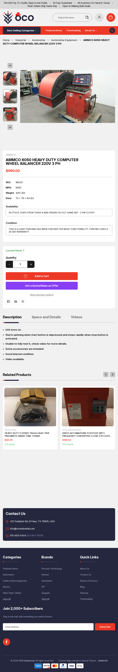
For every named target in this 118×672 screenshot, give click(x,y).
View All (7, 599)
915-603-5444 (18, 535)
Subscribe (105, 626)
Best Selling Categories (20, 30)
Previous (10, 65)
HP (42, 586)
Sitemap (84, 593)
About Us (90, 30)
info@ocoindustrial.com (22, 528)
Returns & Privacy (89, 580)
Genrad (45, 574)
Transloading (73, 30)
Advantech (46, 580)
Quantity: (11, 257)
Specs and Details (46, 317)
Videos (76, 317)
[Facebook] (8, 301)
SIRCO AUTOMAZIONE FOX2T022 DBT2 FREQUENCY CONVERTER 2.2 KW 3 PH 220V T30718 (86, 434)
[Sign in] (99, 17)
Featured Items (54, 30)
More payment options (42, 294)
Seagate (45, 593)
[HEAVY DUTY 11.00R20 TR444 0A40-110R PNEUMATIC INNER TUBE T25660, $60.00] (30, 407)
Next (10, 127)
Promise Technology (51, 568)
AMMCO (11, 154)
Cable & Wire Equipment (15, 580)
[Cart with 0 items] (110, 17)
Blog (82, 586)
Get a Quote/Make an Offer (41, 285)
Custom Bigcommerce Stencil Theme (77, 660)
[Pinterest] (23, 301)
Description (12, 317)
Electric (6, 586)
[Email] (15, 301)
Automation (8, 574)
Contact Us (85, 574)
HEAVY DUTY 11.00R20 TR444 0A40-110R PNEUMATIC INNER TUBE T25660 (27, 434)
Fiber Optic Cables (12, 593)
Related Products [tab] (17, 375)
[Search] (87, 17)
